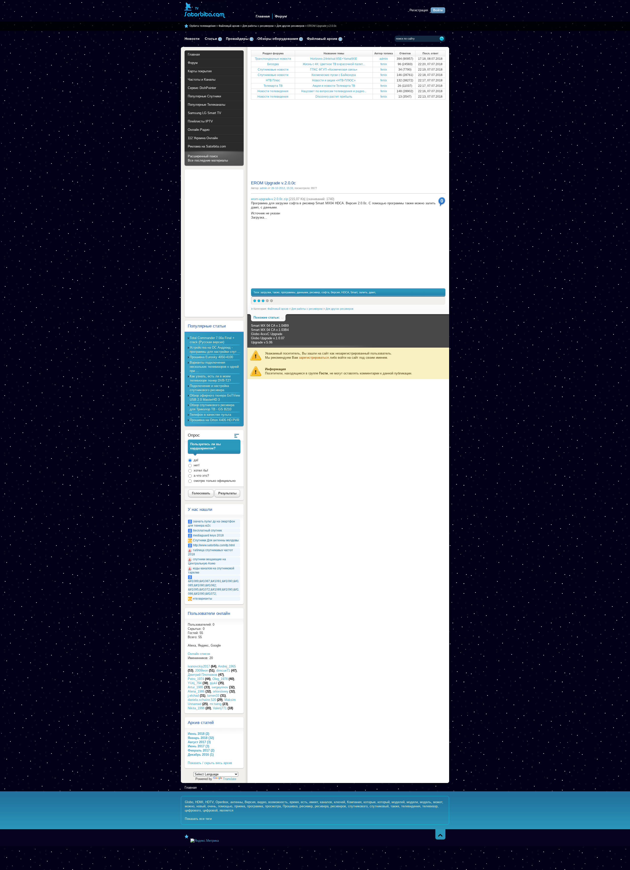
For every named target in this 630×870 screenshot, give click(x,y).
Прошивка (290, 806)
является (226, 810)
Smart (354, 292)
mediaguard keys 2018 (208, 535)
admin (383, 58)
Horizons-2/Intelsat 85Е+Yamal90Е (333, 58)
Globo (189, 802)
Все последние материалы (208, 160)
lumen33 (216, 695)
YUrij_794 (198, 683)
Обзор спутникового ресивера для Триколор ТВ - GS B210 (212, 407)
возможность (278, 802)
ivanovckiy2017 (202, 666)
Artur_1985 (199, 687)
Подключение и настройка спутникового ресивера (209, 388)
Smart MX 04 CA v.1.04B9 (270, 325)
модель (425, 802)
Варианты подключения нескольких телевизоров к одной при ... (214, 367)
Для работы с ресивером (258, 25)
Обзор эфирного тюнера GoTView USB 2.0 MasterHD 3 (215, 397)
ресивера (322, 806)
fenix (383, 64)
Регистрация (419, 10)
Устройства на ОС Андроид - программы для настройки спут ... (215, 350)
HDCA (345, 292)
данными (302, 292)
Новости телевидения (272, 91)
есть (304, 802)
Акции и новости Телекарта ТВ (334, 86)
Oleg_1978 (223, 679)
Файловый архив (229, 25)
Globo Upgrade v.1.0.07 (267, 338)
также (276, 292)
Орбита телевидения (202, 25)
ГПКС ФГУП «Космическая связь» (333, 69)
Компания (354, 802)
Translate (229, 779)
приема (239, 806)
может (437, 802)
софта (325, 292)
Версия (335, 292)
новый (200, 806)
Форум (281, 16)
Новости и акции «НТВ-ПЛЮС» (334, 80)
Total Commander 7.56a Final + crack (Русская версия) (212, 340)
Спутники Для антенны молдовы (216, 540)
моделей (398, 802)
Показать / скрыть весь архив (210, 763)
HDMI (199, 802)
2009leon (204, 670)
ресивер (315, 292)
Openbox (222, 802)
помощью (225, 806)
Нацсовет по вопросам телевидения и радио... (333, 91)
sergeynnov (223, 687)
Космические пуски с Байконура (334, 75)
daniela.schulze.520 (205, 700)
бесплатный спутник (207, 530)
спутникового (358, 806)
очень (211, 806)
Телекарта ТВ (273, 86)
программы (288, 292)
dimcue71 (226, 670)
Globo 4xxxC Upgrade (266, 334)
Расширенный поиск (203, 156)
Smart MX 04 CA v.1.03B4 (270, 330)
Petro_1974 (199, 679)
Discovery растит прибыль (333, 96)
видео (261, 802)
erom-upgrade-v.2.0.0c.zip (269, 199)
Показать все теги (198, 819)
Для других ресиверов (290, 25)
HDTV (209, 802)
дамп (372, 292)
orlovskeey (224, 691)
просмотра (273, 806)
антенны (236, 802)
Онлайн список (199, 654)
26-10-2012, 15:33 (282, 188)
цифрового (193, 810)
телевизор (430, 806)
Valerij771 (223, 708)
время (294, 802)
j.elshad (196, 695)
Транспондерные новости (273, 58)
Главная (263, 16)
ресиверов (338, 806)
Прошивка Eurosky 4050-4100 (211, 357)
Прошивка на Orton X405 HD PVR (214, 420)
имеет (313, 802)
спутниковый (379, 806)
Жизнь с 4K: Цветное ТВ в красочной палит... (334, 64)
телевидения (410, 806)
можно (189, 806)
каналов (326, 802)
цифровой (210, 810)
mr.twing (219, 704)
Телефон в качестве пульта (210, 414)
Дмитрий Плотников (206, 675)
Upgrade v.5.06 (261, 342)
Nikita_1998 (199, 708)
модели (412, 802)
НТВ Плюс (273, 80)
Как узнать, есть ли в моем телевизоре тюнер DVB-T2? (210, 378)
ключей (339, 802)
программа (255, 806)
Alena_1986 (199, 691)
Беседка (273, 64)
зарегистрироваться (314, 357)
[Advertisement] (348, 139)
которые (369, 802)
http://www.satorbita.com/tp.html (214, 545)
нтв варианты (202, 598)
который (384, 802)
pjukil (217, 683)
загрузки (265, 292)
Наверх (440, 834)
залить (363, 292)
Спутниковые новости (273, 69)
